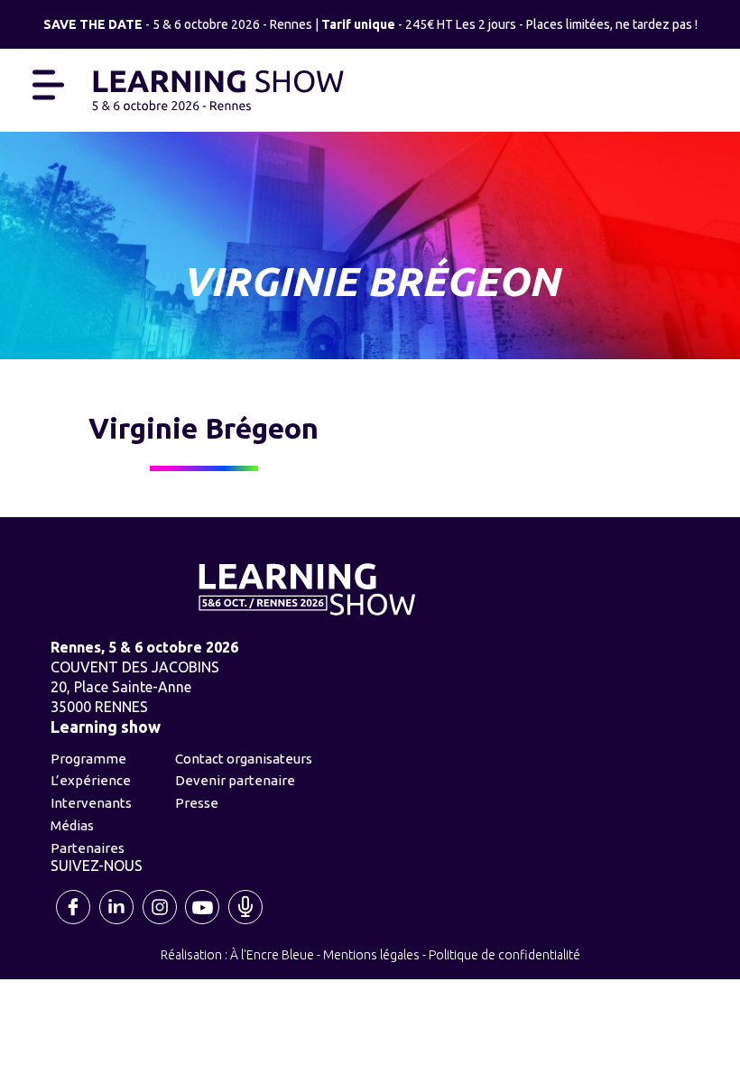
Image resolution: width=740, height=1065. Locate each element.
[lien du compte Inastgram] (161, 922)
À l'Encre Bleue (272, 955)
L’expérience (91, 780)
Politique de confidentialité (504, 955)
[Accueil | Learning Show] (218, 88)
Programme (88, 758)
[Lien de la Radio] (246, 922)
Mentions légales (371, 955)
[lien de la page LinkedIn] (117, 922)
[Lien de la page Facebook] (75, 922)
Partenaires (88, 848)
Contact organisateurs (243, 758)
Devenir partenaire (235, 780)
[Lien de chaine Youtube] (203, 922)
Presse (196, 802)
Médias (72, 825)
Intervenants (91, 802)
